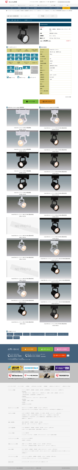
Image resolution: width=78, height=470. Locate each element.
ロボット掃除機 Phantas (41, 416)
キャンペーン (53, 413)
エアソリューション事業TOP (27, 456)
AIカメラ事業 (11, 449)
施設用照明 (24, 391)
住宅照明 (23, 402)
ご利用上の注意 (38, 468)
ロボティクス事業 (11, 413)
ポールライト (9, 337)
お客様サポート (53, 1)
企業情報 (41, 1)
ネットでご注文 (47, 1)
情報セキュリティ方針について (55, 386)
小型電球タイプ (10, 334)
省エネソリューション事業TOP (27, 407)
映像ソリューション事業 (13, 443)
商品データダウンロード (43, 449)
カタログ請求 (31, 101)
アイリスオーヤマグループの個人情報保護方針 (15, 468)
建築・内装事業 (11, 422)
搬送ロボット (30, 418)
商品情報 (37, 413)
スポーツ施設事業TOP (26, 427)
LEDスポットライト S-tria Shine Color (37, 334)
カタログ (40, 407)
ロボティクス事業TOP (26, 413)
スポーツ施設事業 (11, 427)
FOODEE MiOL (16, 337)
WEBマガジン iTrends (66, 386)
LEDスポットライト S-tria (13, 107)
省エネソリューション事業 (13, 407)
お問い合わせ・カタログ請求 (36, 386)
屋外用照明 (24, 399)
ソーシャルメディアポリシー (29, 468)
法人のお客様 (13, 2)
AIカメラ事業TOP (25, 449)
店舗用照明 (24, 396)
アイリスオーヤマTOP (34, 1)
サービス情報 (42, 413)
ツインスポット (26, 334)
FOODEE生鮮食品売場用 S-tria (51, 334)
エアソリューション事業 (13, 456)
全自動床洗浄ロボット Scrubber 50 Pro (28, 416)
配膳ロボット (24, 418)
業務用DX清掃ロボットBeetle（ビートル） (53, 416)
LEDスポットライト (18, 334)
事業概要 (45, 386)
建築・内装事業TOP (25, 422)
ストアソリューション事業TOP (27, 438)
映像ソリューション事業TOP (27, 443)
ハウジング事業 (11, 433)
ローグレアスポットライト (63, 334)
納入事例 (47, 413)
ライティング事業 (11, 390)
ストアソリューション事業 (13, 438)
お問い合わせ (48, 101)
